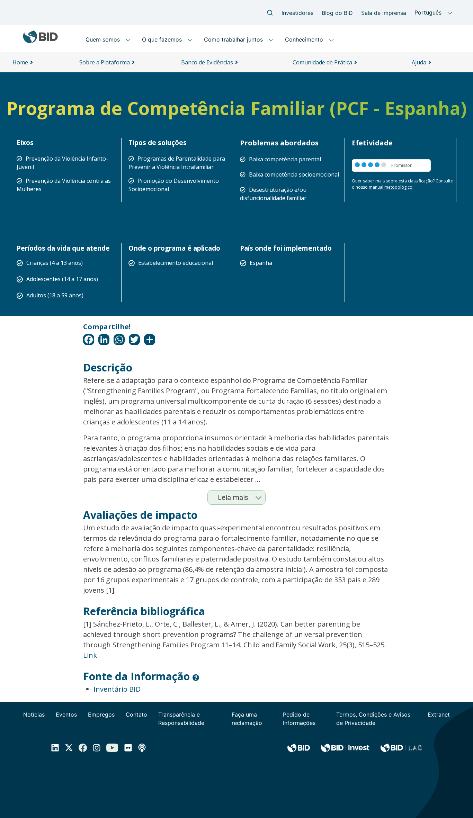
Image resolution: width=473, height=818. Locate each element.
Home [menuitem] (20, 62)
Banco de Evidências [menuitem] (207, 62)
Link (90, 655)
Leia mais (233, 497)
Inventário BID (117, 689)
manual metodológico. (391, 187)
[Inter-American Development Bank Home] (40, 41)
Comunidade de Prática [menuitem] (322, 62)
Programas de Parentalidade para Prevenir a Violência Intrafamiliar (176, 163)
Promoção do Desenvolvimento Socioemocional (173, 185)
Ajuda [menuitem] (419, 62)
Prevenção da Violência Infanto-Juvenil (62, 163)
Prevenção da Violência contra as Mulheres (64, 185)
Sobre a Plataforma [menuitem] (104, 62)
